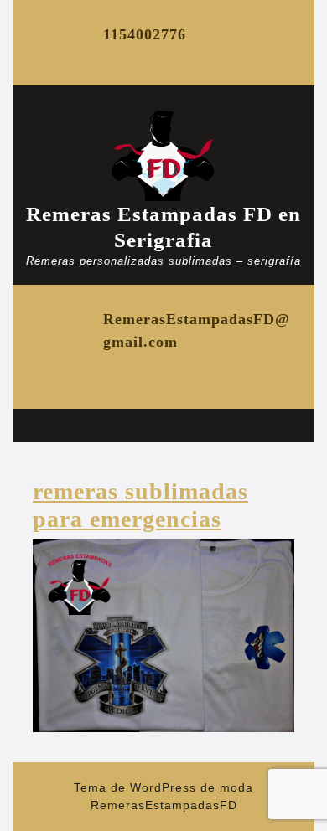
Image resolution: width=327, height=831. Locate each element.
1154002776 (144, 34)
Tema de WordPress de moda (163, 787)
